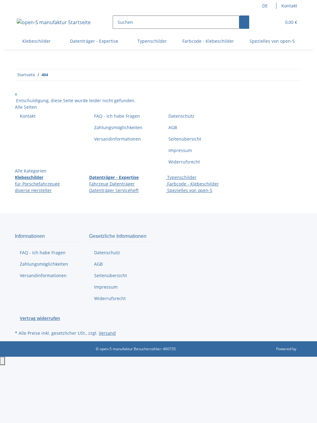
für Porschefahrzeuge (37, 184)
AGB (172, 127)
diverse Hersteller (33, 190)
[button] (264, 22)
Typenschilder (181, 177)
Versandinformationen (117, 139)
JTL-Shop (304, 348)
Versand (107, 333)
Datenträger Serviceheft (114, 190)
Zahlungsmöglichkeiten (118, 127)
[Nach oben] (2, 361)
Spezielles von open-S (189, 190)
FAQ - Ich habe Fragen (117, 116)
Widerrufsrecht (184, 162)
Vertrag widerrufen (40, 318)
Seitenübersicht (184, 139)
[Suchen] (244, 22)
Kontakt (289, 6)
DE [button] (265, 6)
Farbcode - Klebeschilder (192, 184)
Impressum (180, 150)
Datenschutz (181, 116)
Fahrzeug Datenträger (112, 184)
